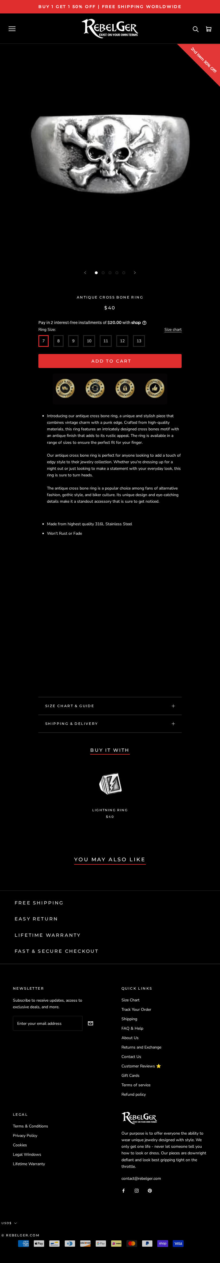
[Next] (135, 272)
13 (139, 341)
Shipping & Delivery (71, 723)
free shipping (39, 903)
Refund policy (133, 1094)
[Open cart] (208, 28)
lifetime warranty (48, 935)
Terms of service (135, 1085)
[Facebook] (123, 1190)
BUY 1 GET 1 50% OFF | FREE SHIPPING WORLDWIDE (110, 6)
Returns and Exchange (141, 1047)
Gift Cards (130, 1075)
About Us (130, 1038)
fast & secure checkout (57, 951)
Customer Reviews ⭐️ (141, 1066)
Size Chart (130, 1000)
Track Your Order (136, 1009)
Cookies (20, 1145)
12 (122, 341)
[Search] (196, 29)
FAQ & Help (132, 1028)
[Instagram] (137, 1190)
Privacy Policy (25, 1135)
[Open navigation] (12, 28)
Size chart (173, 329)
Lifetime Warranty (29, 1164)
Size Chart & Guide (69, 706)
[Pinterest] (150, 1190)
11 (105, 341)
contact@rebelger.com (141, 1178)
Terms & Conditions (30, 1126)
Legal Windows (27, 1154)
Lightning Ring (110, 810)
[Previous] (85, 272)
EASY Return (36, 919)
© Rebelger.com (20, 1235)
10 (89, 341)
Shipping (129, 1019)
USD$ (6, 1223)
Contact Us (131, 1056)
